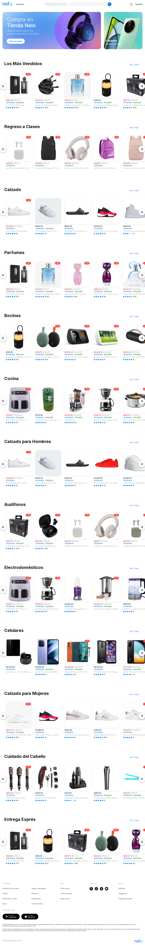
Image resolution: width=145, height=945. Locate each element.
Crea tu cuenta (15, 41)
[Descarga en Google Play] (11, 916)
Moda (4, 904)
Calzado (5, 893)
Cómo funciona (65, 888)
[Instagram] (96, 888)
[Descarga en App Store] (29, 916)
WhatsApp (122, 888)
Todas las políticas (66, 893)
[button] (19, 90)
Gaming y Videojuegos (39, 888)
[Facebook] (91, 888)
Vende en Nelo (65, 898)
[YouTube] (106, 888)
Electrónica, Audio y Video (11, 888)
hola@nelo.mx (123, 893)
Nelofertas (35, 893)
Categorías (20, 4)
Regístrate (138, 4)
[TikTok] (101, 888)
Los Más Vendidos (37, 904)
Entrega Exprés (36, 898)
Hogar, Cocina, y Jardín (10, 898)
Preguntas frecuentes (125, 898)
